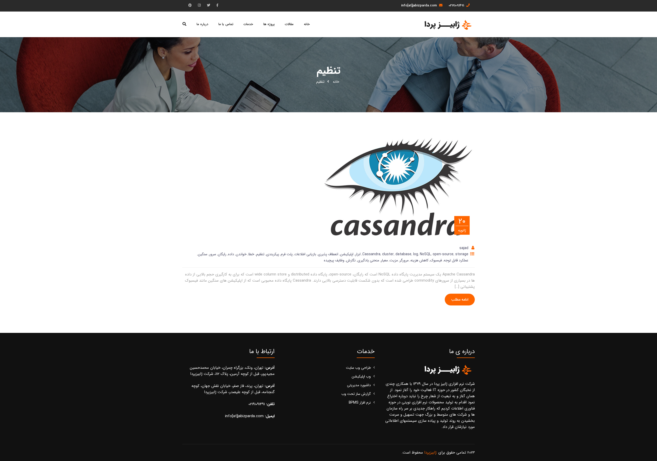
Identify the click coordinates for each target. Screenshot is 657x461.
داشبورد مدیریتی (359, 385)
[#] (217, 5)
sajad (463, 248)
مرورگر (404, 260)
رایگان (222, 254)
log (415, 254)
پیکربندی (272, 254)
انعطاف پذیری (328, 254)
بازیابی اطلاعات (305, 254)
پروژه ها (269, 24)
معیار (384, 260)
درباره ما (202, 24)
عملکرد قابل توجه (456, 260)
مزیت (394, 260)
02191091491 (457, 5)
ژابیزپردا (430, 452)
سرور (212, 254)
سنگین (202, 254)
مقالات (289, 24)
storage (461, 254)
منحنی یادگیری (368, 260)
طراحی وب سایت (358, 368)
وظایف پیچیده (334, 260)
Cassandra (371, 254)
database (403, 254)
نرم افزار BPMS (360, 402)
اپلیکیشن (346, 254)
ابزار (358, 254)
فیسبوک (436, 260)
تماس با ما (225, 24)
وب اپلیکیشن (361, 376)
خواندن (241, 254)
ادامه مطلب (459, 299)
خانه (307, 24)
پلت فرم (287, 254)
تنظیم (260, 254)
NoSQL (425, 254)
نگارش (351, 260)
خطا (251, 254)
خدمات (248, 24)
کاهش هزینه (419, 260)
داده (231, 254)
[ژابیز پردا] (447, 25)
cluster (388, 254)
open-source (443, 254)
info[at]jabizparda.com (419, 5)
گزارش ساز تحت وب (356, 394)
